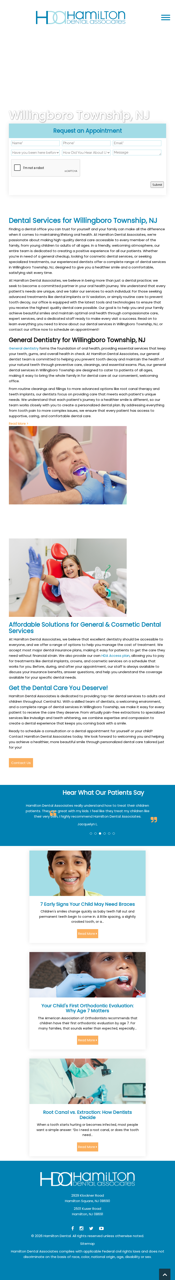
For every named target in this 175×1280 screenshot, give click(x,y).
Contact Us (21, 762)
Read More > (18, 423)
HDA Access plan (115, 655)
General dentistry (24, 348)
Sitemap (87, 1243)
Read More (87, 933)
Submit (157, 185)
